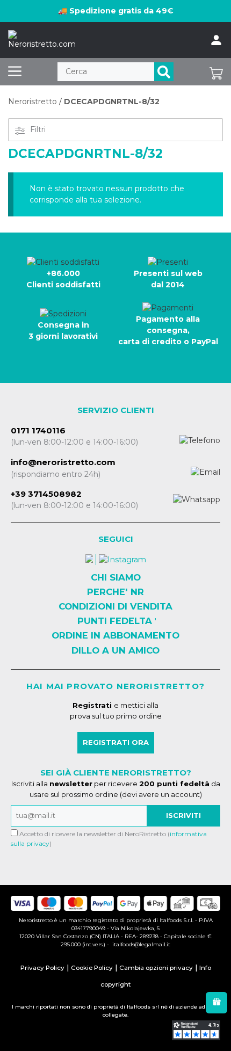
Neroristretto (32, 101)
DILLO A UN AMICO (115, 650)
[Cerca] (164, 71)
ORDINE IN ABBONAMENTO (115, 635)
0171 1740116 (38, 430)
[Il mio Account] (216, 40)
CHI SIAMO (116, 577)
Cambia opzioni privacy (156, 968)
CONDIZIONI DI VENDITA (115, 606)
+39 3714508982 (46, 494)
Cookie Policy (92, 968)
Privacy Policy (42, 968)
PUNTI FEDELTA (114, 620)
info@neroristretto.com (63, 462)
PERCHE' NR (115, 591)
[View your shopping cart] (216, 71)
